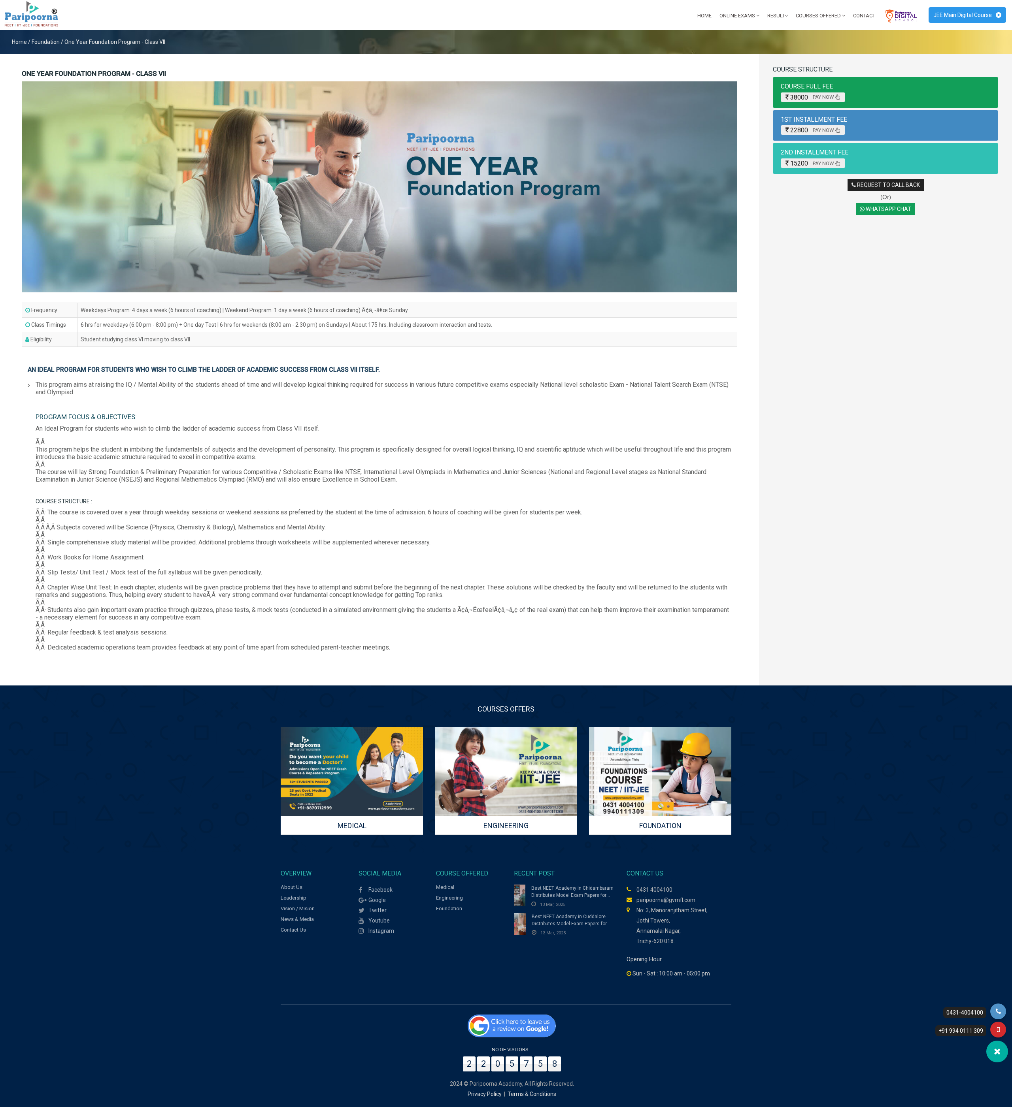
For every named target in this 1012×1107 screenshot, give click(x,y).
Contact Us (293, 929)
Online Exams (737, 16)
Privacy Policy (485, 1094)
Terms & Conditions (532, 1094)
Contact (864, 16)
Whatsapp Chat (888, 209)
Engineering (449, 897)
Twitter (377, 910)
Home (704, 16)
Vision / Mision (298, 908)
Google (377, 900)
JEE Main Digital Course (962, 15)
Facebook (380, 890)
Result (776, 16)
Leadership (293, 897)
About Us (291, 887)
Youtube (379, 920)
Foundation (449, 908)
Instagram (381, 931)
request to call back (888, 185)
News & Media (297, 919)
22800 (812, 130)
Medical (445, 887)
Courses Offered (819, 16)
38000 (812, 97)
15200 (812, 163)
